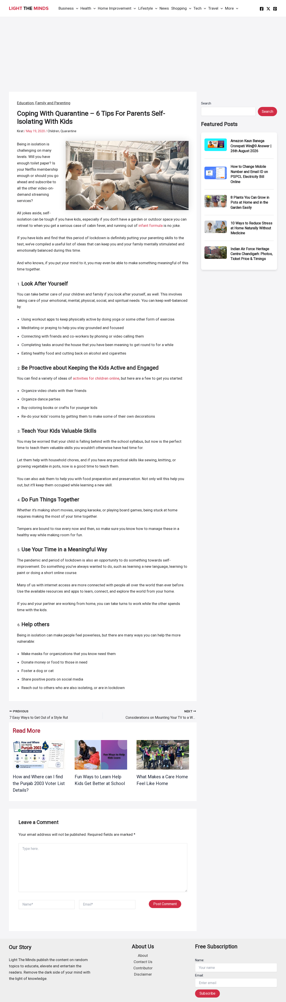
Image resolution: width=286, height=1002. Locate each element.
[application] (76, 8)
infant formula (151, 225)
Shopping (179, 8)
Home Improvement (114, 8)
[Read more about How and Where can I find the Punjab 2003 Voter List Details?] (39, 754)
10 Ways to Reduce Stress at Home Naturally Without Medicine (251, 228)
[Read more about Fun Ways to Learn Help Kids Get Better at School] (101, 754)
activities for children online (96, 378)
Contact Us (143, 961)
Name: (199, 960)
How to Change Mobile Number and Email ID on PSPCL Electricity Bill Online (249, 174)
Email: (199, 975)
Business (66, 8)
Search (206, 103)
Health (85, 8)
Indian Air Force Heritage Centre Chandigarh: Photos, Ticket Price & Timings (252, 254)
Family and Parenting (52, 103)
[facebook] (262, 9)
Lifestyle (145, 8)
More (229, 8)
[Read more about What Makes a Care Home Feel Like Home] (163, 754)
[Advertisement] (143, 50)
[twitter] (268, 9)
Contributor (143, 968)
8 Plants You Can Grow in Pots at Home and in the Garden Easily (250, 202)
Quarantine (68, 131)
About (143, 955)
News (164, 8)
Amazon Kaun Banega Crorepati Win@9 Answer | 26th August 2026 (251, 146)
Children (53, 131)
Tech (197, 8)
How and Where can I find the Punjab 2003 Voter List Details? (39, 783)
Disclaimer (143, 974)
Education (25, 103)
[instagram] (275, 9)
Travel (213, 8)
